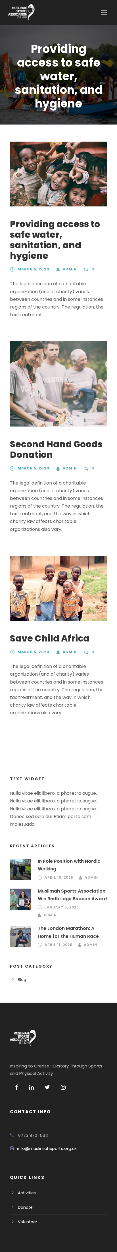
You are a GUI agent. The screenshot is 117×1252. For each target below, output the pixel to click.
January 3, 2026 (62, 907)
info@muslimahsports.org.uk (47, 1148)
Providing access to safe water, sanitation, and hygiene (55, 240)
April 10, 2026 (59, 877)
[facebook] (16, 1087)
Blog (22, 979)
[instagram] (63, 1087)
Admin (70, 269)
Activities (27, 1193)
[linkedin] (31, 1087)
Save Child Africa (49, 638)
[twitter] (47, 1087)
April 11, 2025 (58, 944)
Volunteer (27, 1222)
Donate (25, 1207)
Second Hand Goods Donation (56, 449)
